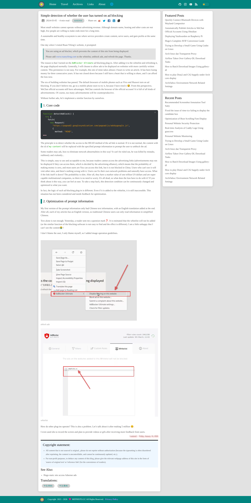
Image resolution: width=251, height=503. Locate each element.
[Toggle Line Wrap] (146, 107)
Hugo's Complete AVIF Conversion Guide (184, 41)
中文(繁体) (63, 486)
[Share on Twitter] (104, 20)
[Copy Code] (134, 107)
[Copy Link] (118, 20)
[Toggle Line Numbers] (140, 107)
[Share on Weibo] (99, 20)
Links (90, 4)
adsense (78, 21)
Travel (64, 4)
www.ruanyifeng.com (66, 56)
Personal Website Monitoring (178, 136)
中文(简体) (48, 486)
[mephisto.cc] (42, 4)
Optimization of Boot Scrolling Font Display (186, 119)
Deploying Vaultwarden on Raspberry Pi (184, 36)
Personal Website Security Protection (182, 123)
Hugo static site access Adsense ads (60, 475)
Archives (78, 4)
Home (52, 4)
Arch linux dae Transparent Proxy (181, 54)
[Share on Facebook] (109, 20)
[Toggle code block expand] (152, 107)
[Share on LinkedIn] (114, 20)
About (101, 4)
